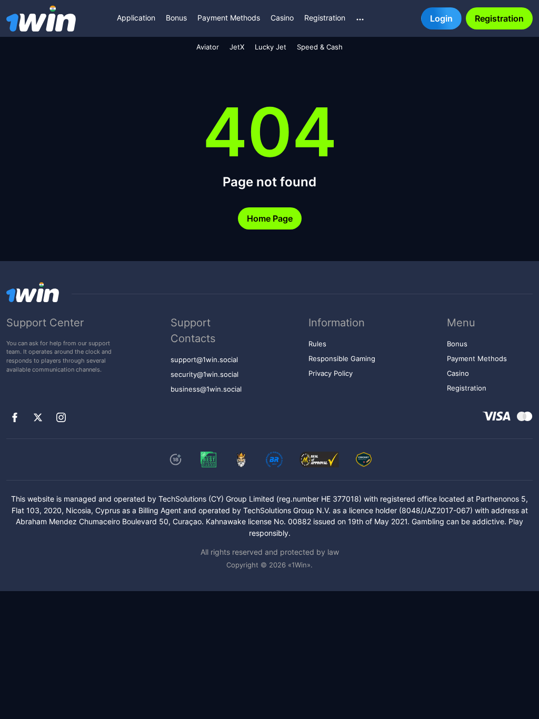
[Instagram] (61, 417)
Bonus (176, 17)
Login (441, 18)
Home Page (270, 218)
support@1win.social (204, 360)
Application (136, 17)
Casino (282, 17)
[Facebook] (14, 417)
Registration (324, 17)
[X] (37, 417)
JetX (236, 47)
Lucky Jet (270, 47)
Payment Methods (228, 17)
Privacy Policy (330, 373)
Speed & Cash (320, 47)
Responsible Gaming (341, 359)
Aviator (207, 47)
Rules (317, 344)
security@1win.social (204, 374)
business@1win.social (206, 389)
